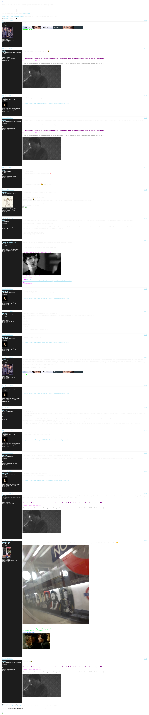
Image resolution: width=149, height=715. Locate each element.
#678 (145, 493)
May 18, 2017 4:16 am (7, 540)
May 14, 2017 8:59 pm (7, 118)
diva (3, 220)
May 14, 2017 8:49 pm (7, 48)
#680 (145, 659)
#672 (145, 357)
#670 (145, 311)
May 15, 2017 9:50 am (7, 240)
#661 (145, 20)
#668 (145, 240)
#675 (145, 430)
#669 (145, 289)
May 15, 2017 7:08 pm (7, 289)
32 (7, 18)
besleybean (5, 98)
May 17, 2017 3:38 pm (7, 430)
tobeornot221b (6, 542)
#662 (145, 48)
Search (11, 11)
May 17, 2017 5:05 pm (7, 453)
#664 (145, 118)
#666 (145, 190)
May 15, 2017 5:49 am (7, 218)
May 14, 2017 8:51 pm (7, 95)
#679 (145, 540)
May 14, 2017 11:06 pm (8, 190)
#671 (145, 335)
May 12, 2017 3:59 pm (7, 20)
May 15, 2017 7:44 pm (7, 311)
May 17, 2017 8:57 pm (7, 493)
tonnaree (4, 192)
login (24, 13)
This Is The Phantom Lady (9, 242)
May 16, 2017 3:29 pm (7, 357)
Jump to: (4, 708)
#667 (145, 218)
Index (4, 11)
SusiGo (4, 51)
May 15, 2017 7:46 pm (7, 335)
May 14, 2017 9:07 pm (7, 167)
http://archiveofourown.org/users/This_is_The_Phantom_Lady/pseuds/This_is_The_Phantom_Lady (47, 281)
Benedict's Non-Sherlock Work (14, 16)
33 (8, 18)
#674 (145, 408)
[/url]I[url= (27, 279)
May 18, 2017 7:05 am (7, 659)
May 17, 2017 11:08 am (8, 408)
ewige (3, 170)
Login (25, 11)
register (28, 13)
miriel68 (4, 313)
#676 (145, 453)
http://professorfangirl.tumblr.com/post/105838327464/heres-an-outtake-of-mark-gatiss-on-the (46, 103)
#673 (145, 385)
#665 (145, 167)
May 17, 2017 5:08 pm (7, 471)
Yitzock (4, 22)
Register (19, 11)
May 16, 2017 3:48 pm (7, 385)
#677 (145, 471)
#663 (145, 95)
